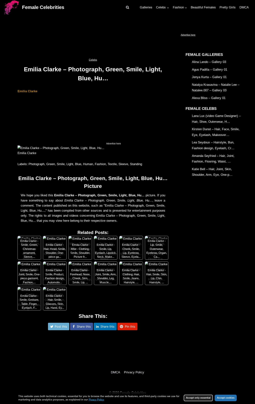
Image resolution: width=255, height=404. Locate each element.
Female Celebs (201, 108)
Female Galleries (204, 54)
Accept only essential (198, 397)
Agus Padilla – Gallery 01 (209, 69)
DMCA (244, 7)
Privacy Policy (134, 372)
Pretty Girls (228, 7)
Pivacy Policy (96, 399)
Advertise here (188, 35)
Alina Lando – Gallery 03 (209, 62)
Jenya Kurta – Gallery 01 (209, 77)
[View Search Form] (127, 7)
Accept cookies (225, 397)
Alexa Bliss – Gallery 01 (209, 98)
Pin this (130, 326)
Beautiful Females (203, 7)
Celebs (93, 59)
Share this (84, 326)
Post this (61, 326)
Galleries (146, 7)
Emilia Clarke (27, 91)
